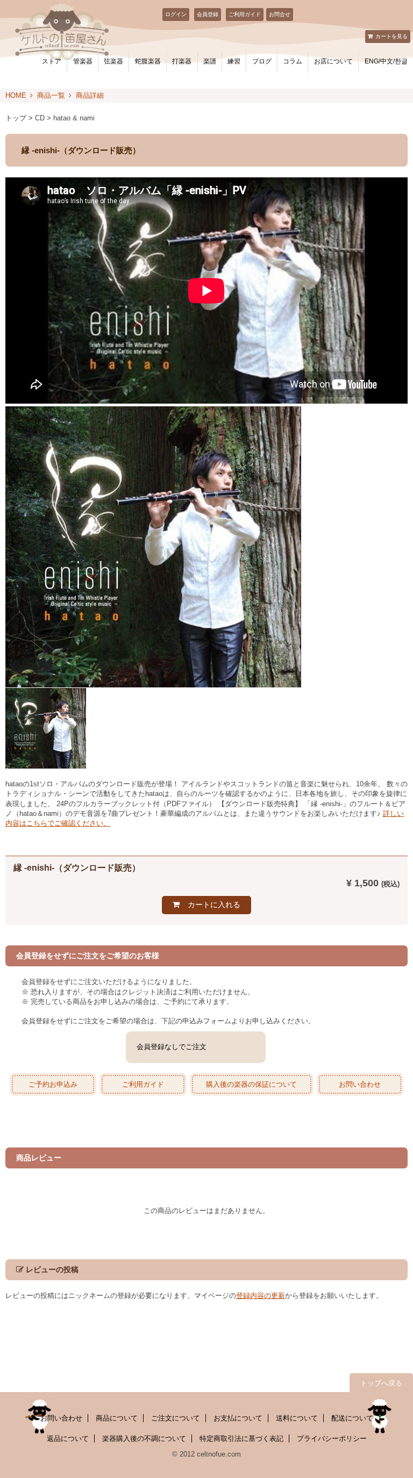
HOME (15, 95)
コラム (292, 61)
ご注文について (175, 1418)
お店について (333, 61)
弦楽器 (113, 61)
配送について (352, 1418)
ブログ (262, 61)
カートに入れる (214, 904)
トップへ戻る (381, 1383)
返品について (68, 1438)
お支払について (237, 1418)
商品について (117, 1418)
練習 (233, 61)
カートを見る (391, 36)
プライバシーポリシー (332, 1438)
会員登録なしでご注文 (171, 1047)
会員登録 (207, 14)
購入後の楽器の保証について (251, 1084)
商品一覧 (51, 95)
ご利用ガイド (245, 14)
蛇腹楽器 (148, 61)
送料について (297, 1418)
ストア (51, 61)
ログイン (176, 14)
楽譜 (209, 61)
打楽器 (181, 61)
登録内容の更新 (260, 1296)
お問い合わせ (360, 1084)
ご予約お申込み (53, 1084)
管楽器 (82, 61)
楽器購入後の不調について (144, 1438)
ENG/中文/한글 (386, 61)
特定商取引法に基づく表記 (241, 1438)
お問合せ (279, 14)
